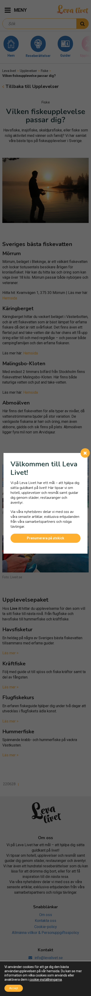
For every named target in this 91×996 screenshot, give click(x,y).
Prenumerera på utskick (45, 538)
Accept (13, 988)
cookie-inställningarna (45, 979)
